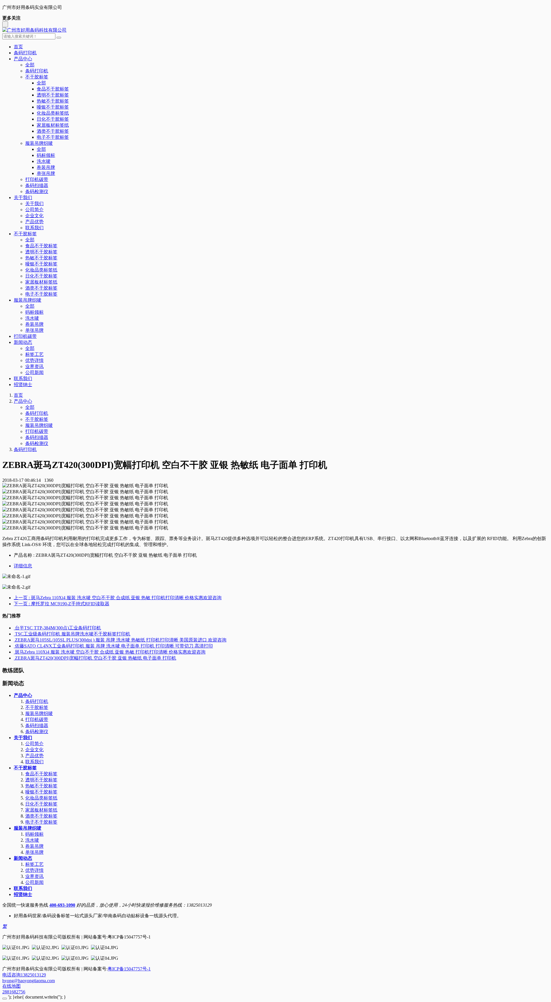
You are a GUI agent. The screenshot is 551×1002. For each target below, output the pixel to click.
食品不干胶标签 (53, 88)
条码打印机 (25, 52)
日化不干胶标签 (53, 119)
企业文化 (34, 215)
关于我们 (23, 197)
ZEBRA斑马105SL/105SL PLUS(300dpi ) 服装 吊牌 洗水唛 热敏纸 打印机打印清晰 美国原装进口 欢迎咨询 (120, 639)
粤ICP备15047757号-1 (129, 968)
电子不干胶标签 (53, 137)
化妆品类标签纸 (53, 113)
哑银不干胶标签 (53, 107)
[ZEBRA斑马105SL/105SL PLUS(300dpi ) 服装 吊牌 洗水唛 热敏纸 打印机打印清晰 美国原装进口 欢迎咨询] (14, 639)
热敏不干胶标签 (53, 101)
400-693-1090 (62, 905)
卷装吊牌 (46, 167)
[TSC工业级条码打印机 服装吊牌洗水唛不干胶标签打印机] (14, 633)
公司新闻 (34, 372)
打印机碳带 (36, 179)
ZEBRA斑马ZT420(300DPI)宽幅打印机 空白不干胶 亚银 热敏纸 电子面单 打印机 (95, 658)
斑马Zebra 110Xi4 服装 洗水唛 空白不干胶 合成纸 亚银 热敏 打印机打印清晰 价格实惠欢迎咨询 (110, 652)
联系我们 (34, 227)
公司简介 (34, 209)
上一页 (118, 597)
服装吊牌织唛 (39, 143)
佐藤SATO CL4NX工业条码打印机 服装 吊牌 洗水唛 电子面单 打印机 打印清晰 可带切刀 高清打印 (114, 645)
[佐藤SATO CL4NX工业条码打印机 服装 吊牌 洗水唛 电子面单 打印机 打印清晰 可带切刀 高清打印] (14, 645)
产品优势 (34, 221)
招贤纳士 (23, 384)
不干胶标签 (36, 76)
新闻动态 (23, 342)
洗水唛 (44, 161)
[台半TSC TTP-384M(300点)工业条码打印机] (14, 627)
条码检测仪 (36, 191)
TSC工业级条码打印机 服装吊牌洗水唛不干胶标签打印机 (72, 633)
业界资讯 (34, 366)
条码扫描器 (36, 185)
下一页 (61, 603)
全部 (29, 64)
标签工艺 (34, 354)
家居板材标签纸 (53, 125)
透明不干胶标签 (53, 95)
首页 (18, 46)
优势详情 (34, 360)
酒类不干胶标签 (53, 131)
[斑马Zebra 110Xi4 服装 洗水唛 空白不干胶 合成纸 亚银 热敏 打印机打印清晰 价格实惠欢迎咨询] (14, 652)
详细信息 (23, 565)
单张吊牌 (46, 173)
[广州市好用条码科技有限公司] (275, 30)
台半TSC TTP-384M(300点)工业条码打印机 (58, 627)
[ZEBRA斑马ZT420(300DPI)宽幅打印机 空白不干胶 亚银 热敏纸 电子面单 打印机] (14, 658)
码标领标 (46, 155)
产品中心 (23, 58)
